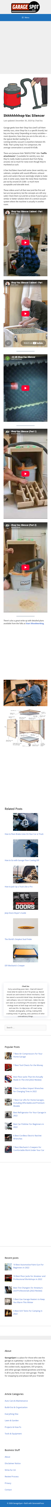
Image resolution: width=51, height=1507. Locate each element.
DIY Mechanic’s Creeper (15, 965)
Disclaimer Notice (13, 1463)
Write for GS (10, 1470)
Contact (8, 1490)
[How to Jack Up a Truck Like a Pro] (25, 882)
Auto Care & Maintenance (16, 1401)
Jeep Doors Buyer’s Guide (15, 913)
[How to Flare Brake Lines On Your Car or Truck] (25, 829)
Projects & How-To (13, 1427)
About (7, 1457)
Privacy (8, 1483)
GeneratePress (38, 1503)
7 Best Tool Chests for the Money (28, 1065)
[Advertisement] (25, 47)
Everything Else (11, 1414)
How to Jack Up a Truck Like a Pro (18, 887)
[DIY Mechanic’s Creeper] (25, 961)
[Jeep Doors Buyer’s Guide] (25, 908)
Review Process (12, 1476)
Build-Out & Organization (16, 1407)
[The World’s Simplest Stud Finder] (25, 934)
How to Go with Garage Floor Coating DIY (22, 860)
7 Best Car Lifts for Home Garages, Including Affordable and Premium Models (28, 1103)
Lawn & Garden (12, 1420)
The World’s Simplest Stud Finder (18, 939)
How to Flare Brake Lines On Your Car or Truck (24, 834)
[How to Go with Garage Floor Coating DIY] (25, 856)
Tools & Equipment (13, 1433)
